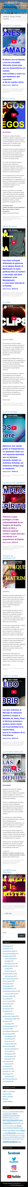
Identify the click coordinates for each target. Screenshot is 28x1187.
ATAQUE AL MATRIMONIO (9, 557)
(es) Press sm (6, 1069)
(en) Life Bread (9, 1038)
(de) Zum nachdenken (11, 1048)
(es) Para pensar (7, 1046)
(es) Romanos (6, 1074)
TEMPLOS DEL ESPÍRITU (14, 483)
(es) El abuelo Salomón (9, 978)
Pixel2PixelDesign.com (16, 1185)
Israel (9, 1130)
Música (14, 1135)
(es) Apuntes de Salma (9, 951)
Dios (14, 91)
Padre (23, 1135)
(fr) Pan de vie (8, 1041)
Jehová (13, 1130)
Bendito (18, 1111)
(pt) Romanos (8, 1076)
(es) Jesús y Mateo (8, 996)
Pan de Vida (13, 1137)
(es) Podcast (6, 1066)
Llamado (20, 91)
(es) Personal (6, 1061)
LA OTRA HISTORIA (20, 1133)
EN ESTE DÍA (16, 1123)
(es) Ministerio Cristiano (9, 1016)
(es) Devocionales (6, 217)
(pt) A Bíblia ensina (10, 963)
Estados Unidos (13, 1125)
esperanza (15, 907)
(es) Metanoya (6, 1011)
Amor (14, 861)
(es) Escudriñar (7, 986)
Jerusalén (17, 1130)
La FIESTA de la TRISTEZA (9, 871)
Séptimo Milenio (14, 2)
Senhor (22, 1139)
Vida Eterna (19, 745)
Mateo (4, 1135)
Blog (3, 1113)
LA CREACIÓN (10, 1133)
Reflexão (14, 1139)
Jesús (14, 744)
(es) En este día (7, 981)
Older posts (8, 913)
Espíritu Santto (16, 548)
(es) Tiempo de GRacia (9, 1079)
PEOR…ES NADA (10, 226)
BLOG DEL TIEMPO (18, 404)
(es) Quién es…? (7, 1071)
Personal (19, 1137)
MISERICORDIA (6, 863)
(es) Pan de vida (7, 1033)
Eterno (19, 1125)
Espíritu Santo (6, 1125)
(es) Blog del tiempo (7, 404)
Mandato (18, 744)
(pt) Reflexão (8, 1058)
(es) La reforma (7, 1003)
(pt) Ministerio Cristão (10, 1018)
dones (16, 91)
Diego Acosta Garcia (19, 88)
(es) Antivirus (5, 669)
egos (18, 218)
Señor (19, 1142)
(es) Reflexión (8, 1053)
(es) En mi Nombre (10, 958)
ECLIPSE (6, 302)
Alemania (5, 1111)
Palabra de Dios (6, 1137)
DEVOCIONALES (6, 218)
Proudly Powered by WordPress (11, 1183)
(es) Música (6, 1021)
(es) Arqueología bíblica (9, 953)
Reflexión (10, 1139)
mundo (22, 907)
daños (17, 217)
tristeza (13, 909)
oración (17, 1135)
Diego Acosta (10, 91)
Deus (17, 1117)
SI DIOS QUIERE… (10, 412)
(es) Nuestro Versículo (9, 1026)
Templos (11, 549)
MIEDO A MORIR (10, 676)
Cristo (14, 217)
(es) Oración (6, 1028)
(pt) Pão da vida (9, 1043)
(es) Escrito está (7, 983)
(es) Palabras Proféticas (9, 1031)
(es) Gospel (8, 1023)
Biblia (22, 1111)
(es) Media (5, 1006)
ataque (13, 293)
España (22, 1123)
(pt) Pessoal (8, 1064)
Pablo (20, 1135)
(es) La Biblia (6, 998)
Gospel (4, 1128)
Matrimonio (8, 296)
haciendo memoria (12, 1128)
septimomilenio (6, 92)
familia (21, 294)
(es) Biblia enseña (8, 956)
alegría (11, 906)
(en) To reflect (8, 1051)
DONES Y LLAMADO (12, 26)
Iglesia (20, 218)
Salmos (18, 1139)
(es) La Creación (7, 1001)
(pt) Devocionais (9, 976)
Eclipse (16, 405)
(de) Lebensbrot (9, 1036)
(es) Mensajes (6, 90)
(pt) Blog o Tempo (9, 971)
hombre (4, 296)
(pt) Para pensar (9, 1056)
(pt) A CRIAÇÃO (7, 1081)
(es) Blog (7, 968)
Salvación (7, 745)
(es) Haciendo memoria (9, 991)
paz (3, 909)
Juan (4, 1133)
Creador (4, 405)
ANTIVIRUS (12, 1111)
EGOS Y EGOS (9, 99)
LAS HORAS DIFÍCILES (13, 752)
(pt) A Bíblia (8, 961)
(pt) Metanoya (8, 1013)
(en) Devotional (7, 946)
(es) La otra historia (10, 993)
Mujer (13, 296)
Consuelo (18, 861)
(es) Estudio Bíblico (8, 988)
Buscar (5, 932)
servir (11, 220)
